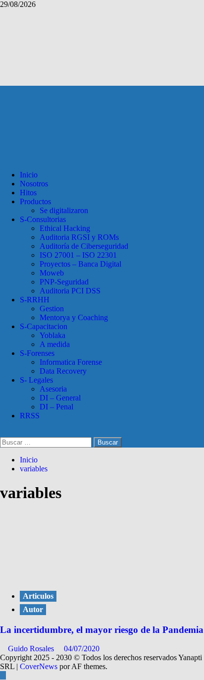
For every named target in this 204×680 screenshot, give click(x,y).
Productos (35, 201)
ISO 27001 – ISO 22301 (78, 255)
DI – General (60, 398)
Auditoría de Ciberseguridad (84, 246)
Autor (33, 609)
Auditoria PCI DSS (70, 290)
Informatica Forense (71, 362)
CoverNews (38, 666)
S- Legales (36, 380)
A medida (55, 344)
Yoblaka (52, 335)
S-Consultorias (43, 219)
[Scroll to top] (3, 675)
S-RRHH (35, 299)
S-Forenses (37, 353)
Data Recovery (63, 371)
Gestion (52, 308)
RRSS (30, 415)
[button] (3, 432)
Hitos (28, 192)
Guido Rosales (32, 648)
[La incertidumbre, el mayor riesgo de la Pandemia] (74, 575)
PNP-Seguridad (64, 282)
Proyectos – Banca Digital (80, 264)
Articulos (38, 596)
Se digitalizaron (64, 210)
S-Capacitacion (43, 326)
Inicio (29, 174)
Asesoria (53, 389)
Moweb (52, 273)
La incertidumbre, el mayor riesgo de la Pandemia (102, 629)
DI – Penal (56, 406)
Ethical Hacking (65, 228)
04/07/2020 (82, 648)
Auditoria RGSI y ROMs (79, 237)
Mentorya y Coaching (74, 317)
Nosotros (34, 183)
